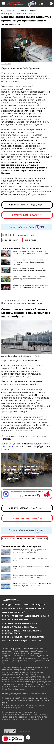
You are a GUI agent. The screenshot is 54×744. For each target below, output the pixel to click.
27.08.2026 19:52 (8, 300)
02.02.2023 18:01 (8, 11)
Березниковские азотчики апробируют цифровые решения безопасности (29, 278)
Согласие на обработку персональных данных (24, 698)
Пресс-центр (38, 605)
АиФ (37, 356)
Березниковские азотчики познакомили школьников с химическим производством (30, 252)
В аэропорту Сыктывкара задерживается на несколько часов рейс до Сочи (30, 551)
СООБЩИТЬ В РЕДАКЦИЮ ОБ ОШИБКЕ (21, 641)
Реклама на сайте (12, 608)
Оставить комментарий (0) (27, 215)
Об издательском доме (15, 605)
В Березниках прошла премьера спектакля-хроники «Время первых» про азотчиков (30, 286)
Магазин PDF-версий (13, 612)
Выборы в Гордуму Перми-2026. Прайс (23, 637)
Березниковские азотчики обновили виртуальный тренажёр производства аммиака (28, 262)
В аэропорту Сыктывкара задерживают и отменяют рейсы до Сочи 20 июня (29, 576)
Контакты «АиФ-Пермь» (15, 619)
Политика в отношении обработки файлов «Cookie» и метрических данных (23, 706)
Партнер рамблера (24, 731)
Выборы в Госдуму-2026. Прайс (19, 627)
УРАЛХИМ (6, 63)
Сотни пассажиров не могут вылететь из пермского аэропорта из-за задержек (23, 470)
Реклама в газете (34, 608)
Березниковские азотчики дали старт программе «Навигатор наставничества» (29, 269)
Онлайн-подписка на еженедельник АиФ (25, 616)
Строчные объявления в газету (19, 623)
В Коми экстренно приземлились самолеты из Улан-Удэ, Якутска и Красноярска (32, 585)
